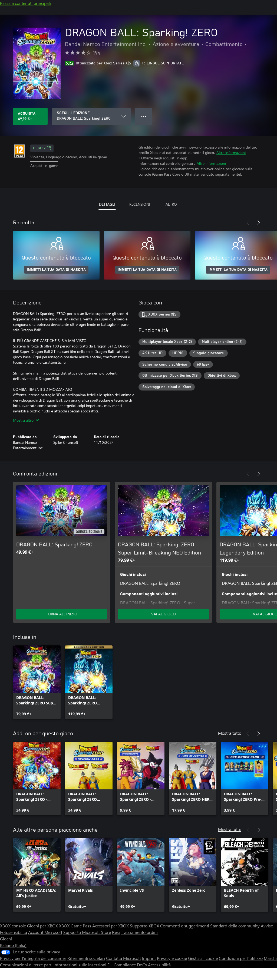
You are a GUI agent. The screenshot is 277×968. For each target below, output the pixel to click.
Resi (116, 932)
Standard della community (235, 925)
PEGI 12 (39, 148)
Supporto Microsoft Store (87, 932)
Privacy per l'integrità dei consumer (33, 958)
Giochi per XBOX (43, 925)
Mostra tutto (229, 733)
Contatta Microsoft (123, 958)
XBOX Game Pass (75, 925)
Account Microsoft (45, 932)
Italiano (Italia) (13, 945)
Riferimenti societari (86, 958)
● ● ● (143, 116)
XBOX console (13, 925)
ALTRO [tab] (171, 204)
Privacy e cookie (172, 958)
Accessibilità (159, 964)
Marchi (270, 958)
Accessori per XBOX (111, 925)
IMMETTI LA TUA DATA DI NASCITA (56, 270)
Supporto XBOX (145, 925)
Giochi (6, 938)
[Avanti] (258, 223)
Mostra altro (23, 420)
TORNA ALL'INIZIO (61, 613)
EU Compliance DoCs (127, 964)
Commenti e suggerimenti (184, 925)
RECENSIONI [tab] (139, 204)
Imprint (149, 958)
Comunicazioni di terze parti (26, 964)
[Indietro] (247, 223)
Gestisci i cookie (203, 958)
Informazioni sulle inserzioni (80, 964)
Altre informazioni (231, 152)
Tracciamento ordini (139, 932)
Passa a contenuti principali (25, 3)
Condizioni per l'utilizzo (241, 958)
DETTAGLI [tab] (107, 204)
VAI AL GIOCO (163, 613)
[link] (37, 682)
